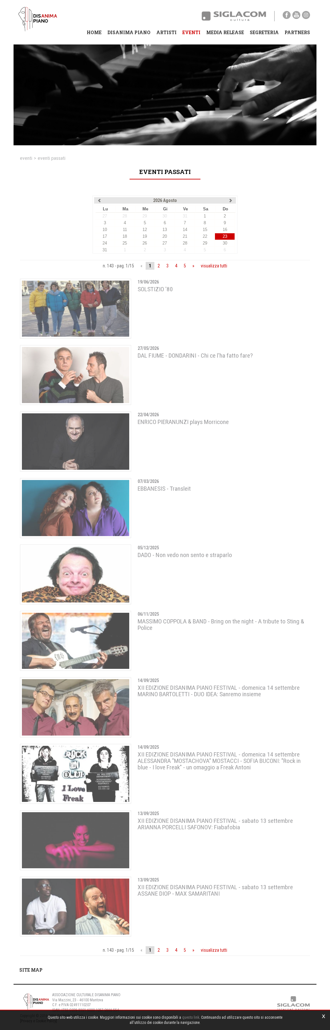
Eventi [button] (191, 32)
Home (94, 32)
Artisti (166, 32)
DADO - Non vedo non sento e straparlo (185, 555)
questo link (190, 1017)
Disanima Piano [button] (128, 32)
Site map (31, 970)
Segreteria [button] (264, 32)
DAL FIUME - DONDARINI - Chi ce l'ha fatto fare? (195, 355)
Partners (297, 32)
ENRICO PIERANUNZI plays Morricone (183, 422)
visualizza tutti (214, 265)
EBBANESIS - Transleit (164, 488)
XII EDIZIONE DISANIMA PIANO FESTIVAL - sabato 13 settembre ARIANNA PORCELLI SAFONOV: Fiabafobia (215, 824)
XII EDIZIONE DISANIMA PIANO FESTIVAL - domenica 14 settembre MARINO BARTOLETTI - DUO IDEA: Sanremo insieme (219, 691)
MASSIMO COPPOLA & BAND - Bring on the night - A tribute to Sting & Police (221, 624)
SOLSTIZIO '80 (155, 289)
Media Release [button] (225, 32)
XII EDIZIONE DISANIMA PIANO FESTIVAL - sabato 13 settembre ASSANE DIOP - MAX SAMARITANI (215, 890)
